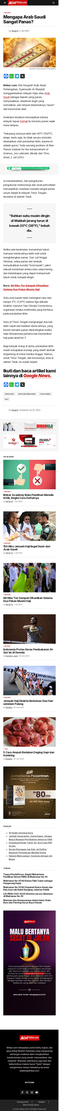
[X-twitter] (27, 1092)
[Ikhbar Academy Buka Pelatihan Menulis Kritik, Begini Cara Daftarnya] (29, 474)
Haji (6, 399)
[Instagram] (32, 1092)
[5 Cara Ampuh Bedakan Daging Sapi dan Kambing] (29, 732)
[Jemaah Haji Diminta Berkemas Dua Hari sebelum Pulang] (29, 680)
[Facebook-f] (22, 1092)
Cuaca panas (45, 394)
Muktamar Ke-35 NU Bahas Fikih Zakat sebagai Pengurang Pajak (27, 882)
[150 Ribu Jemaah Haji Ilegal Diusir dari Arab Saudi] (29, 526)
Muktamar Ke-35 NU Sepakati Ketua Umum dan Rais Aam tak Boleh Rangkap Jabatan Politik (28, 888)
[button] (5, 2)
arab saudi (9, 394)
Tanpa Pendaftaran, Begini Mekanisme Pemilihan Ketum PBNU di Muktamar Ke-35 (25, 875)
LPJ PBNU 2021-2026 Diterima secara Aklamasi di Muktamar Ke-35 (28, 895)
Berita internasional (27, 394)
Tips (6, 749)
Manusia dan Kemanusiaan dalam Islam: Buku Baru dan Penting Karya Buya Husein (27, 901)
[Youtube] (37, 1092)
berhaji (24, 121)
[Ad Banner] (29, 169)
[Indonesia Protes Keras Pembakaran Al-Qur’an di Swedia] (29, 629)
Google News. (37, 375)
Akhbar (7, 12)
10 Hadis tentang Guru (21, 833)
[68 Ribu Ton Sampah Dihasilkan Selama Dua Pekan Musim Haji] (29, 577)
